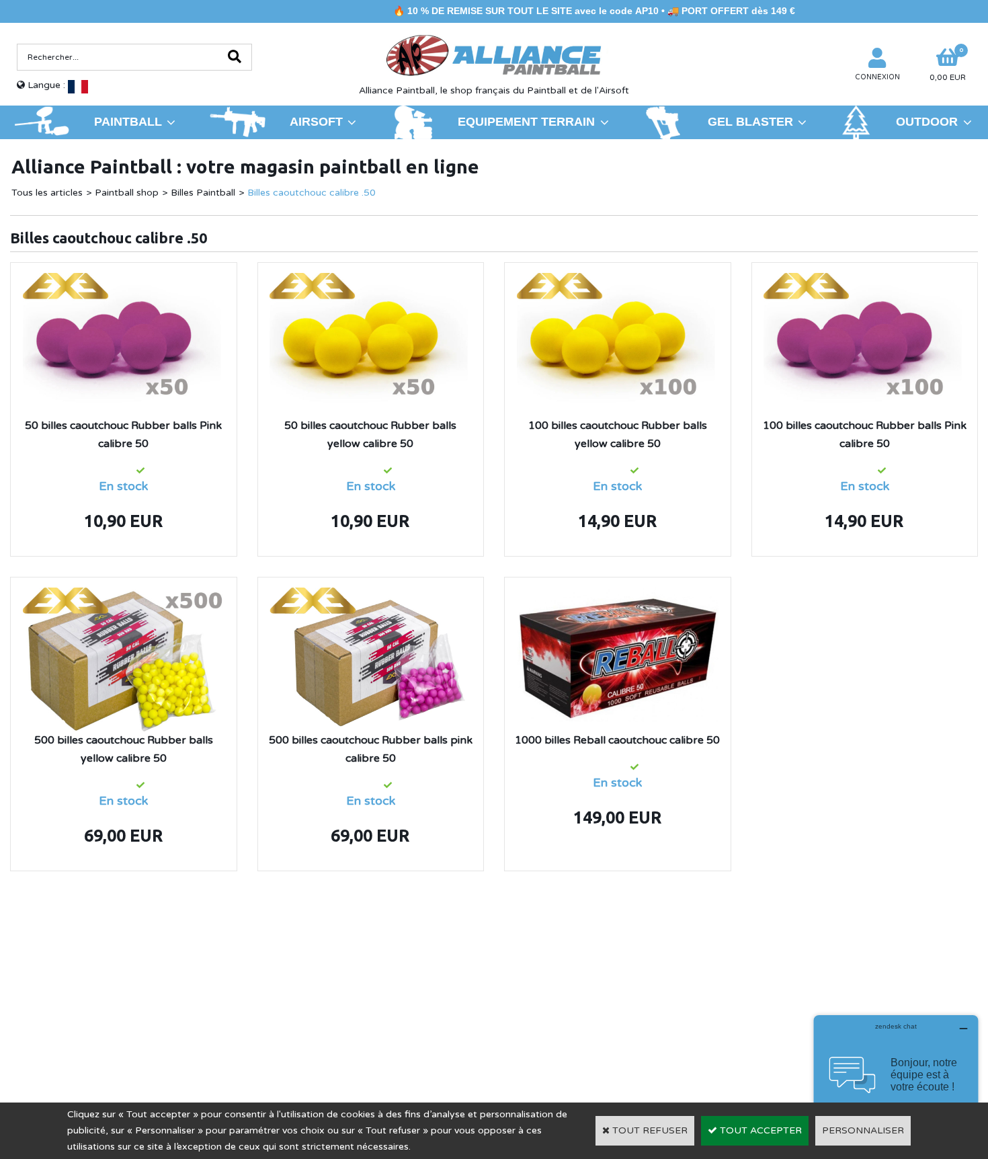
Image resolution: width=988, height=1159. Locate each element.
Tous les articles (47, 192)
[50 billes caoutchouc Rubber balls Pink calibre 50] (123, 280)
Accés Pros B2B (784, 1023)
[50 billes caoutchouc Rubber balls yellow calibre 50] (370, 280)
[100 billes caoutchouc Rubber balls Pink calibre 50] (864, 280)
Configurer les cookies (73, 1023)
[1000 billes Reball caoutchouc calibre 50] (617, 595)
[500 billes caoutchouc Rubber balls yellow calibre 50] (123, 595)
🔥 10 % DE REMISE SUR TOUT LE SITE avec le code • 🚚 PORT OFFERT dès (554, 10)
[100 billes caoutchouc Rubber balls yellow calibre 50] (617, 280)
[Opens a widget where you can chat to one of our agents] (896, 1082)
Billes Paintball (203, 192)
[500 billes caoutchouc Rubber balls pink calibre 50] (370, 595)
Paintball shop (127, 192)
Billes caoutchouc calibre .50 (311, 192)
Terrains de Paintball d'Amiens (128, 1003)
